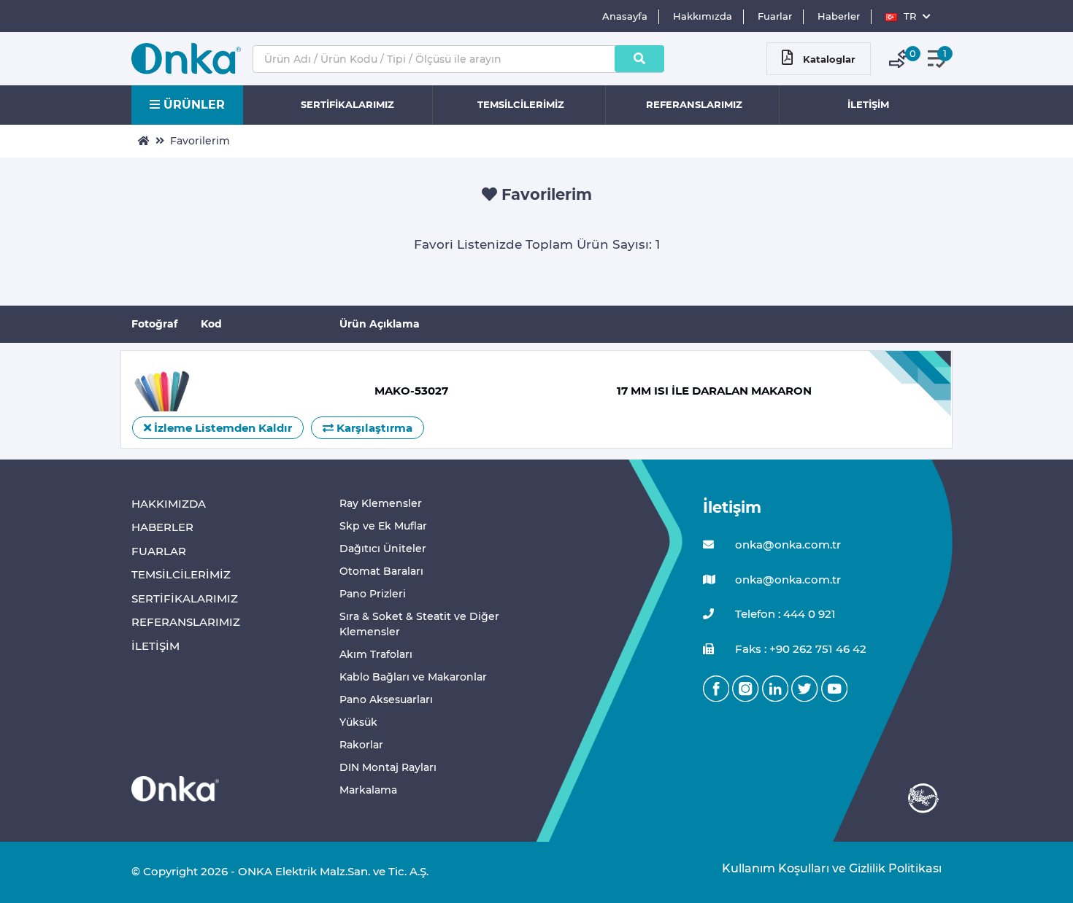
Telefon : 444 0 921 (784, 614)
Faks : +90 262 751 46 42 (799, 649)
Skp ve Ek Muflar (383, 525)
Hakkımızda (702, 16)
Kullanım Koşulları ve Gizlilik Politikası (824, 868)
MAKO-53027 (411, 391)
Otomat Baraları (381, 571)
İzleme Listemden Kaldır (221, 428)
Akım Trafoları (375, 654)
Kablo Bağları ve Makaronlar (413, 676)
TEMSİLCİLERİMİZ (520, 104)
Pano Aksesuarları (386, 699)
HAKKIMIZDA (168, 504)
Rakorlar (361, 744)
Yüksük (358, 722)
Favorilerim (200, 140)
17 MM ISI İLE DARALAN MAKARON (714, 391)
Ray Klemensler (380, 503)
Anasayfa (624, 16)
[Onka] (175, 788)
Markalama (368, 790)
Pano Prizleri (372, 593)
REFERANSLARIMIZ (694, 104)
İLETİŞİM (868, 104)
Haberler (839, 16)
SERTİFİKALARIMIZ (347, 104)
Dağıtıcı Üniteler (382, 548)
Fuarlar (775, 16)
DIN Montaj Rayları (387, 767)
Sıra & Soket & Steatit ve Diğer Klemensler (419, 624)
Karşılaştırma (373, 428)
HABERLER (162, 527)
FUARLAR (158, 551)
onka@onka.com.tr (786, 544)
